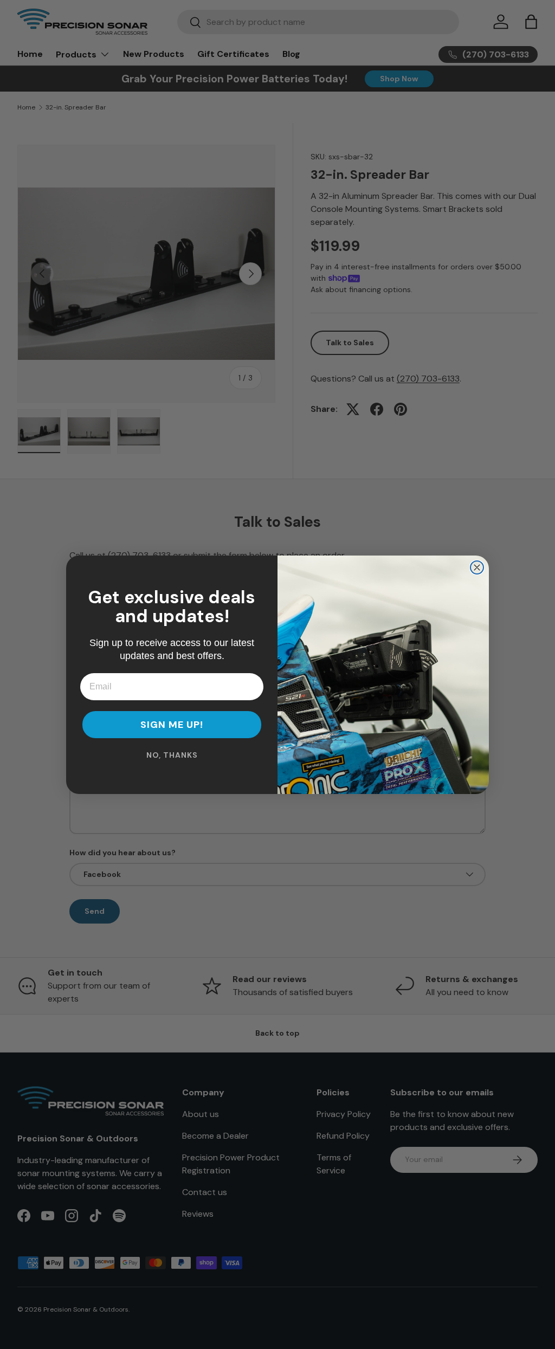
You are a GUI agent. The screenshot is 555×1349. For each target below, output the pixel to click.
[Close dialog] (476, 567)
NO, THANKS (172, 755)
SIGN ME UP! (171, 724)
